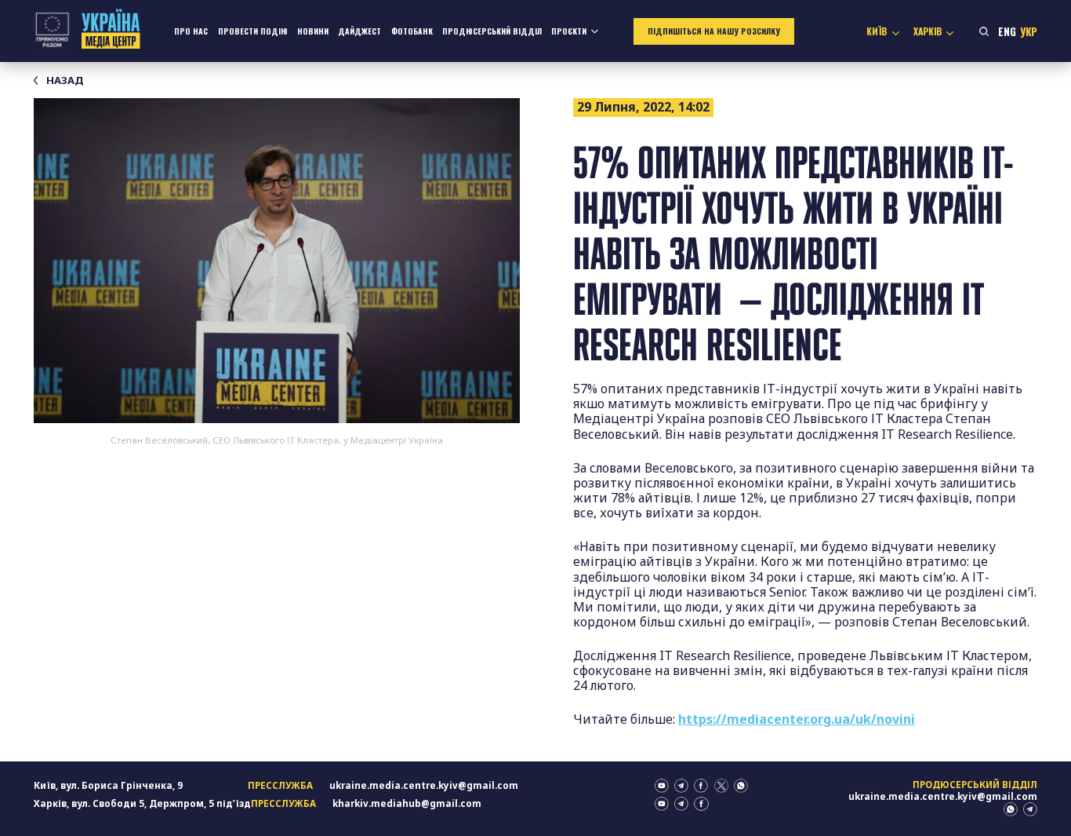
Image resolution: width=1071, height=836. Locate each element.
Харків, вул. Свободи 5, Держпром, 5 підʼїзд (142, 803)
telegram (681, 786)
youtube (662, 786)
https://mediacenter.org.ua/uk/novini (796, 719)
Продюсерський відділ (492, 31)
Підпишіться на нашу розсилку (714, 31)
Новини (313, 31)
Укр (1028, 31)
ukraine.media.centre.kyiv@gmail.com (423, 785)
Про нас (191, 31)
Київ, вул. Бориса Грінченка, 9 (108, 785)
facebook (701, 786)
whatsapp (741, 786)
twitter (721, 786)
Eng (1007, 31)
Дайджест (359, 31)
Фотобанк (412, 31)
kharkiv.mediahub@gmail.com (406, 803)
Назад (64, 80)
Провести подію (253, 31)
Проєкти (568, 31)
